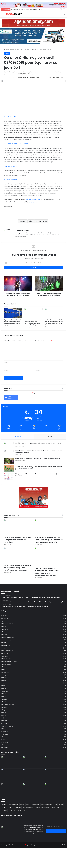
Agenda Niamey (22, 77)
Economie (5, 653)
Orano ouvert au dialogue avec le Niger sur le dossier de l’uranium (29, 9)
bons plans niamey (13, 804)
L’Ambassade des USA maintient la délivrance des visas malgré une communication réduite (47, 572)
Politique (4, 707)
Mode (3, 696)
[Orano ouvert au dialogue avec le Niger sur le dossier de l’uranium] (18, 527)
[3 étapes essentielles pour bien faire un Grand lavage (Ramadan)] (9, 476)
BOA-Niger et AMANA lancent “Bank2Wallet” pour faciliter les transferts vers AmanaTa (49, 539)
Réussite (4, 712)
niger (3, 807)
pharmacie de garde (28, 807)
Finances (4, 667)
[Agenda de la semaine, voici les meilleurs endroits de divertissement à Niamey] (13, 313)
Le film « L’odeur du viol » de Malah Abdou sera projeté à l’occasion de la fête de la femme (54, 322)
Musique (4, 699)
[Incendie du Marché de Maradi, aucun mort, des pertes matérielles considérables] (18, 555)
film (31, 221)
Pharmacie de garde (8, 704)
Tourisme (5, 739)
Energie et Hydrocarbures (9, 661)
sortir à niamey (17, 810)
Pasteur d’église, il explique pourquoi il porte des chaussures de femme (37, 458)
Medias (4, 688)
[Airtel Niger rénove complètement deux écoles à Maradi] (55, 789)
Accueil (7, 49)
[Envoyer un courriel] (27, 77)
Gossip (4, 675)
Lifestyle (4, 677)
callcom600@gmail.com (33, 200)
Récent (50, 436)
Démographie (6, 645)
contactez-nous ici (34, 202)
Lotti (3, 685)
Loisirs (4, 683)
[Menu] (2, 15)
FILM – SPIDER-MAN (10, 179)
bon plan (4, 804)
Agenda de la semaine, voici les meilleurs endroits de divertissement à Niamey (13, 321)
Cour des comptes (7, 640)
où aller (9, 807)
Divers (4, 648)
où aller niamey (42, 221)
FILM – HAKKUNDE (10, 117)
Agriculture (5, 618)
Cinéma (12, 49)
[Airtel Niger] (33, 4)
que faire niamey (55, 807)
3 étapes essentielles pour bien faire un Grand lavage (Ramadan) (36, 474)
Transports (5, 742)
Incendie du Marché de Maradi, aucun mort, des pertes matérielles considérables (18, 567)
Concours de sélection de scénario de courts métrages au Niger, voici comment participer (33, 322)
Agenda (4, 615)
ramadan (4, 810)
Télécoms (5, 731)
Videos (4, 745)
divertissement (35, 804)
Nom (6, 362)
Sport (3, 728)
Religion (4, 710)
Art (3, 621)
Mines (4, 693)
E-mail (6, 370)
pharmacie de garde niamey (42, 807)
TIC (3, 737)
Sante (4, 715)
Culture (4, 642)
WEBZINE (5, 747)
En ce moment (6, 658)
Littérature (5, 680)
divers (27, 804)
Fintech (4, 669)
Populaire (18, 436)
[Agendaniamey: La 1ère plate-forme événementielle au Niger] (13, 14)
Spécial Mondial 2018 (8, 726)
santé (10, 810)
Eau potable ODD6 (7, 650)
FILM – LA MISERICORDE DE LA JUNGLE (16, 144)
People (4, 702)
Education (5, 656)
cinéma (22, 221)
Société (4, 723)
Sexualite (5, 720)
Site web (37, 370)
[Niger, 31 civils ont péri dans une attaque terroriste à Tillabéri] (55, 774)
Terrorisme (5, 734)
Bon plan (4, 632)
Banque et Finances (8, 623)
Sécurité (4, 718)
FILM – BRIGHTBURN (10, 166)
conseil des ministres (8, 637)
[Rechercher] (65, 15)
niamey (61, 804)
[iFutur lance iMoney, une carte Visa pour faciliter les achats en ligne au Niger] (11, 762)
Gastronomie (6, 672)
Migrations (5, 691)
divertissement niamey (46, 804)
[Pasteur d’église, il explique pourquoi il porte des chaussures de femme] (9, 461)
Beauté (4, 626)
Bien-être (5, 629)
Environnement (6, 664)
